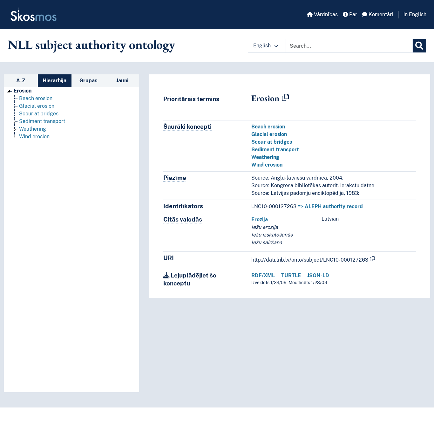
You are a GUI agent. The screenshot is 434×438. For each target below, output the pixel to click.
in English (414, 14)
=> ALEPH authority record (330, 206)
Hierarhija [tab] (54, 81)
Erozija (259, 219)
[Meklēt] (419, 46)
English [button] (262, 46)
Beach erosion (35, 98)
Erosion (22, 91)
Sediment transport (42, 121)
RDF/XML (263, 275)
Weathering (32, 129)
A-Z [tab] (20, 81)
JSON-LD (318, 275)
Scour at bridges (38, 114)
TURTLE (291, 275)
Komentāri (380, 14)
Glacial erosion (36, 106)
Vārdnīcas (325, 14)
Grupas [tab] (88, 81)
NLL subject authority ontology (91, 44)
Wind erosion (34, 136)
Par (352, 14)
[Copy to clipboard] (285, 98)
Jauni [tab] (122, 81)
